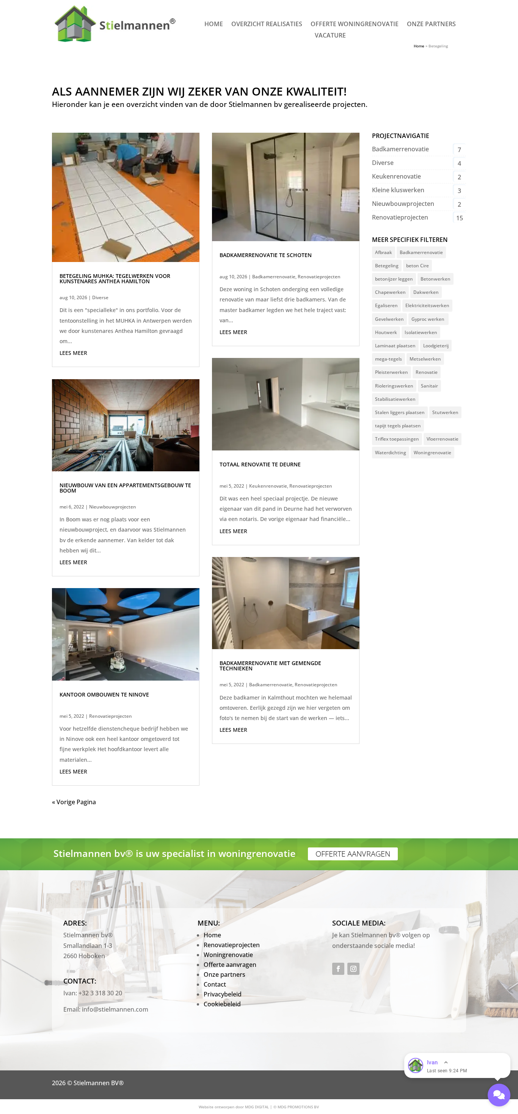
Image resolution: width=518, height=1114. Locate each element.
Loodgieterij (436, 345)
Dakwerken (426, 292)
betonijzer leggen (394, 279)
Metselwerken (425, 359)
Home (213, 24)
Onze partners (431, 24)
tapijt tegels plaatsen (398, 425)
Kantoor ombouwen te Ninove (104, 694)
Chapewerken (390, 292)
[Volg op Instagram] (353, 969)
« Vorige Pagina (74, 802)
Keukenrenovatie (268, 486)
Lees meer (73, 352)
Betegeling (387, 265)
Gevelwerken (389, 319)
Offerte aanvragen (353, 854)
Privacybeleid (223, 994)
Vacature (330, 36)
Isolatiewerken (421, 332)
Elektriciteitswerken (427, 305)
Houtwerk (386, 332)
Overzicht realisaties (266, 24)
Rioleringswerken (394, 386)
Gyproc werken (428, 319)
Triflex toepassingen (397, 439)
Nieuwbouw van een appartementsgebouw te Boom (125, 488)
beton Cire (417, 265)
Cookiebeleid (222, 1004)
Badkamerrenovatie (273, 276)
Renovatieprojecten (110, 716)
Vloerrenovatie (442, 439)
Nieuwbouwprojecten (112, 507)
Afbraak (383, 252)
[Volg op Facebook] (338, 969)
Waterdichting (390, 452)
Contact (215, 984)
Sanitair (429, 386)
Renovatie (427, 372)
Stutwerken (445, 412)
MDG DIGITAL (257, 1106)
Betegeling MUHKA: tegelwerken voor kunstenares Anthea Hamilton (115, 278)
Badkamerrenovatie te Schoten (266, 255)
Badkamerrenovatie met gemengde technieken (270, 665)
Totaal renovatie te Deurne (260, 464)
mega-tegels (388, 359)
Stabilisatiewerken (395, 399)
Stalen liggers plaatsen (400, 412)
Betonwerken (436, 279)
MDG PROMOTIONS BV (298, 1106)
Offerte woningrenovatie (355, 24)
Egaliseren (386, 305)
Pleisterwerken (391, 372)
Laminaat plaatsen (395, 345)
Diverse (100, 297)
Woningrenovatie (432, 452)
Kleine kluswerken (398, 190)
